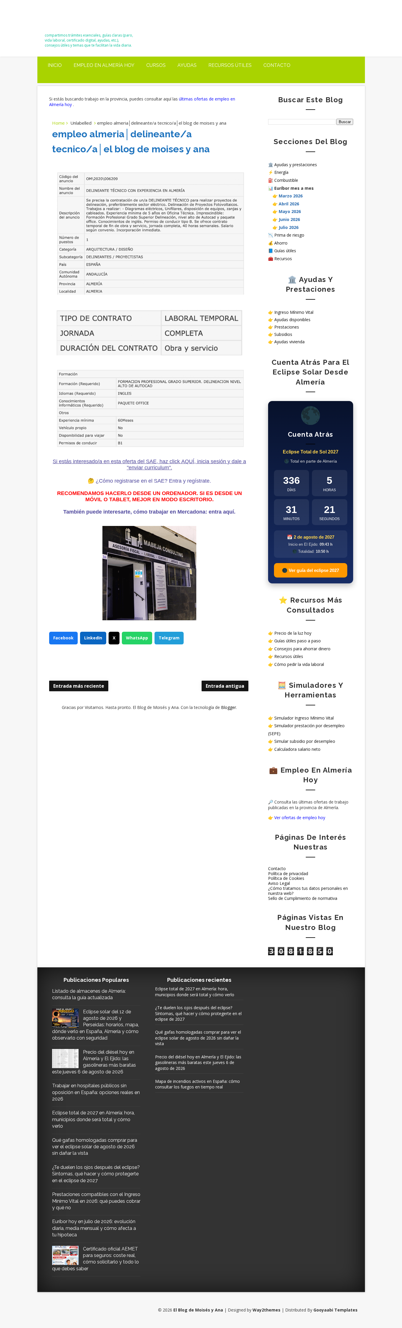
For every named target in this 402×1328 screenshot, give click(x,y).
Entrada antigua (225, 686)
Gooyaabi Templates (335, 1310)
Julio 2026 (288, 227)
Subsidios (283, 334)
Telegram (169, 638)
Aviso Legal (279, 883)
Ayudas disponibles (292, 319)
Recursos (283, 258)
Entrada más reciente (78, 686)
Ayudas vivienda (289, 341)
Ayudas (187, 65)
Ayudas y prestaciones (295, 164)
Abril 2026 (289, 204)
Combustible (286, 180)
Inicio (55, 65)
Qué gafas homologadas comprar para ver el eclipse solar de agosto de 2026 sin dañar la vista (94, 1146)
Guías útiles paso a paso (297, 641)
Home (58, 123)
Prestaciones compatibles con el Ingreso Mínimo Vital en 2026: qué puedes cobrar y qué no (96, 1201)
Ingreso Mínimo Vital (293, 312)
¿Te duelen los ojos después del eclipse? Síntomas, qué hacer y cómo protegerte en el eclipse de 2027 (96, 1173)
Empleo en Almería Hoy (104, 65)
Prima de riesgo (289, 235)
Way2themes (266, 1310)
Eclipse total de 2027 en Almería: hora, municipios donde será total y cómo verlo (93, 1119)
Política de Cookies (286, 878)
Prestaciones (286, 327)
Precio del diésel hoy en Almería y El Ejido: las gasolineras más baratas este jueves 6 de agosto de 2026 (198, 1062)
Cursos (156, 65)
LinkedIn (93, 638)
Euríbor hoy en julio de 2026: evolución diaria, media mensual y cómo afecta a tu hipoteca (94, 1228)
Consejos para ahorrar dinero (302, 648)
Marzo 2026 (291, 196)
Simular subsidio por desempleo (304, 741)
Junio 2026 (289, 219)
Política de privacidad (288, 873)
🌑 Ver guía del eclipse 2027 (310, 570)
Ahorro (281, 243)
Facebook (63, 638)
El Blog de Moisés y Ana (77, 18)
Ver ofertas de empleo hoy (299, 817)
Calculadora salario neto (297, 749)
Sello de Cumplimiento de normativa (302, 898)
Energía (281, 172)
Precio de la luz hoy (292, 633)
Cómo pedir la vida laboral (299, 664)
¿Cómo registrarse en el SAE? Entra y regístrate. (153, 481)
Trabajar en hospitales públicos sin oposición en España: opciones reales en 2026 (96, 1092)
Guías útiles (285, 250)
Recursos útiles (230, 65)
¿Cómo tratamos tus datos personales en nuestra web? (308, 890)
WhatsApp (137, 638)
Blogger (228, 707)
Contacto (276, 65)
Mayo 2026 (290, 211)
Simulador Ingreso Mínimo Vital (304, 718)
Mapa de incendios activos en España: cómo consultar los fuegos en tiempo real (197, 1084)
